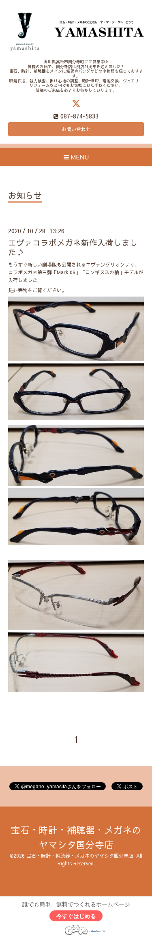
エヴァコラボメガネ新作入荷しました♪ (73, 247)
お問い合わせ (76, 129)
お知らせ (25, 196)
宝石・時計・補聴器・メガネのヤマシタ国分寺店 (79, 855)
